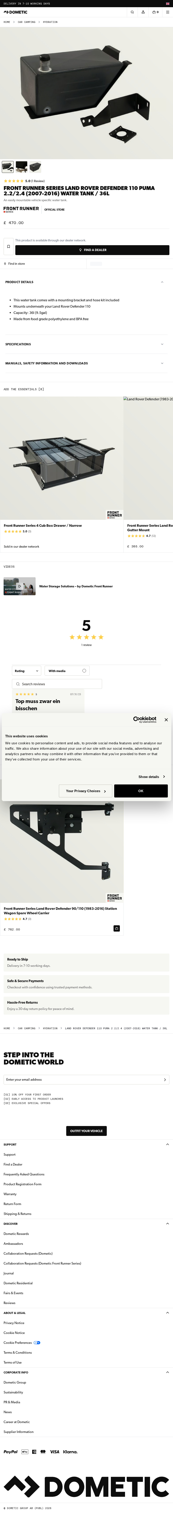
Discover (11, 1223)
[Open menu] (167, 12)
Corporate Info (16, 1372)
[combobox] (26, 671)
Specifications (18, 344)
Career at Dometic (31, 1422)
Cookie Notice (14, 1333)
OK (140, 791)
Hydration (50, 22)
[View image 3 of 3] (35, 167)
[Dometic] (15, 12)
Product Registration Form (22, 1184)
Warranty (10, 1194)
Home (7, 22)
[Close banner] (166, 719)
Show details (149, 776)
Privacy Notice (14, 1323)
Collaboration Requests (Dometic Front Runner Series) (42, 1263)
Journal (9, 1273)
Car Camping (26, 22)
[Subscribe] (164, 1080)
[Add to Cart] (117, 928)
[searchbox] (60, 684)
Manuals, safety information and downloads (46, 363)
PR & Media (26, 1402)
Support (10, 1144)
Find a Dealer (13, 1164)
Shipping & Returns (17, 1214)
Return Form (12, 1204)
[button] (14, 264)
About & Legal (14, 1313)
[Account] (143, 12)
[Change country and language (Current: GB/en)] (167, 3)
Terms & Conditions (18, 1353)
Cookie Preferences (18, 1343)
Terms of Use (13, 1362)
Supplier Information (19, 1432)
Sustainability (13, 1392)
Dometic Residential (32, 1283)
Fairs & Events (13, 1293)
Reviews (9, 1303)
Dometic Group (29, 1382)
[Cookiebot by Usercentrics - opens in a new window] (136, 719)
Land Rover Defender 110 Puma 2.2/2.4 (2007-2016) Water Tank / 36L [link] (116, 1028)
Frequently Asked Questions (24, 1174)
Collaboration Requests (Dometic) (28, 1254)
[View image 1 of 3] (8, 167)
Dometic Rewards (16, 1234)
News (22, 1412)
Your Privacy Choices (83, 791)
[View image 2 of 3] (21, 167)
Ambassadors (13, 1244)
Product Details (19, 282)
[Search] (132, 12)
